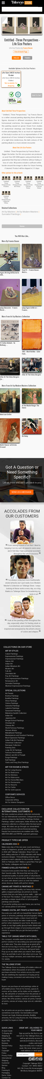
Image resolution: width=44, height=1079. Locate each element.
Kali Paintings (10, 760)
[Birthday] (32, 426)
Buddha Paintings (12, 698)
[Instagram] (37, 1060)
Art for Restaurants (12, 782)
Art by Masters (8, 211)
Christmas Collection (13, 743)
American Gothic (5, 414)
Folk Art (8, 671)
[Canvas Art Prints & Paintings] (32, 886)
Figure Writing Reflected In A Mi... (9, 274)
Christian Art (10, 723)
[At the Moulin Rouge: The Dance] (32, 395)
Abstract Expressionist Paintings (17, 686)
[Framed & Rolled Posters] (28, 868)
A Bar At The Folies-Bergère (31, 375)
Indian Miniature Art (12, 666)
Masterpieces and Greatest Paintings (19, 735)
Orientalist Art (10, 673)
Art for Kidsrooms (12, 777)
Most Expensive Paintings (15, 738)
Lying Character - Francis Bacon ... (8, 309)
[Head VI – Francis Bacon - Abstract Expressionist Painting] (32, 256)
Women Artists (11, 730)
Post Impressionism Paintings (16, 678)
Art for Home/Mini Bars (14, 780)
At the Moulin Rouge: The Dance (30, 406)
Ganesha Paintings (12, 706)
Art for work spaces (13, 790)
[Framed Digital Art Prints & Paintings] (40, 910)
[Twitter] (30, 1060)
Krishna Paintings (12, 696)
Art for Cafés (10, 787)
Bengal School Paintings (14, 720)
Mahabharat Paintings (13, 733)
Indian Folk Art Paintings (14, 740)
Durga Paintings (11, 757)
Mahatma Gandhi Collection (16, 713)
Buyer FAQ (6, 1041)
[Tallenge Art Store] (22, 3)
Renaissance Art (11, 681)
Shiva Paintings (11, 701)
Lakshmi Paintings (12, 708)
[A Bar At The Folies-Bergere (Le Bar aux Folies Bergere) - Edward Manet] (10, 366)
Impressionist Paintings (14, 659)
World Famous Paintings (14, 728)
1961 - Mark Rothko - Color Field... (31, 352)
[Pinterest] (40, 1060)
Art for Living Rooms (13, 770)
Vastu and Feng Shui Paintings (17, 762)
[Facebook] (33, 1060)
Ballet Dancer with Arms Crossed (8, 446)
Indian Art (9, 664)
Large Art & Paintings (13, 750)
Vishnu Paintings (11, 703)
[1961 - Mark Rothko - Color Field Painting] (32, 334)
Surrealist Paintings (11, 214)
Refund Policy (7, 1046)
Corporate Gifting (12, 800)
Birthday (25, 436)
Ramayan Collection (13, 745)
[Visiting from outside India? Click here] (31, 811)
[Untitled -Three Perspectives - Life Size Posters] (22, 26)
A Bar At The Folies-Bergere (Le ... (9, 378)
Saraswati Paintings (12, 711)
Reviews (5, 1043)
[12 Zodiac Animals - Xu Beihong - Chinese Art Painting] (10, 330)
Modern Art (9, 669)
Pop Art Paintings (12, 676)
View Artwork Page (20, 51)
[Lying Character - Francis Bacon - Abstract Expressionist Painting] (10, 292)
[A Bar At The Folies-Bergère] (32, 365)
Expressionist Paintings (14, 656)
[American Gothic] (10, 400)
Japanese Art (10, 718)
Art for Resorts (11, 785)
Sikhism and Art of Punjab (15, 755)
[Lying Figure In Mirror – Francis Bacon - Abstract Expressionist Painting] (32, 292)
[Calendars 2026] (18, 844)
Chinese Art (9, 725)
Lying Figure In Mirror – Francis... (30, 309)
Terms (4, 1048)
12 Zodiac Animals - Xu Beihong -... (7, 344)
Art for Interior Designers (15, 802)
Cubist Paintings (11, 654)
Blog (3, 1068)
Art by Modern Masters (27, 211)
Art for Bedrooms (12, 772)
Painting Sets (10, 748)
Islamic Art (9, 661)
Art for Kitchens (11, 775)
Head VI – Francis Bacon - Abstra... (31, 271)
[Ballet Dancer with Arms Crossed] (10, 430)
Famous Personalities (13, 752)
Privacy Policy (7, 1055)
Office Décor (10, 797)
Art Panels (9, 693)
